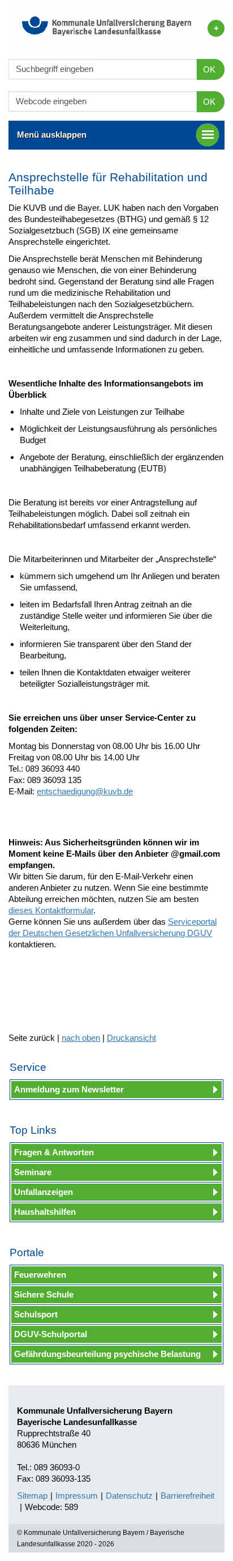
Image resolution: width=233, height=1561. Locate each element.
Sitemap (32, 1495)
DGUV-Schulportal (50, 1334)
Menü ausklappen (52, 134)
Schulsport (36, 1314)
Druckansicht (131, 1038)
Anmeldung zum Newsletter (69, 1089)
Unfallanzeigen (43, 1192)
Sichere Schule (44, 1294)
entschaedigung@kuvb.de (85, 791)
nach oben (81, 1038)
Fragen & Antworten (54, 1152)
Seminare (32, 1172)
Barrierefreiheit (187, 1495)
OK (209, 69)
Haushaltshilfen (45, 1212)
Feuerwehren (40, 1274)
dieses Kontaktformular (50, 910)
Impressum (76, 1495)
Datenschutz (129, 1495)
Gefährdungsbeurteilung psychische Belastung (107, 1354)
